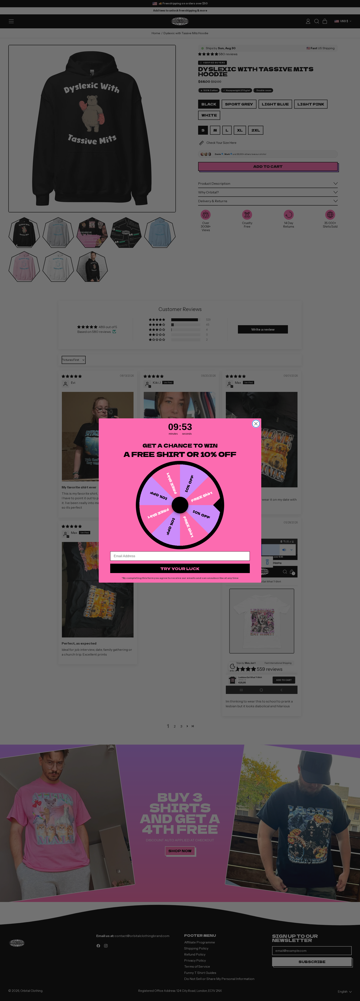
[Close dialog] (256, 423)
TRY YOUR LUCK (180, 568)
